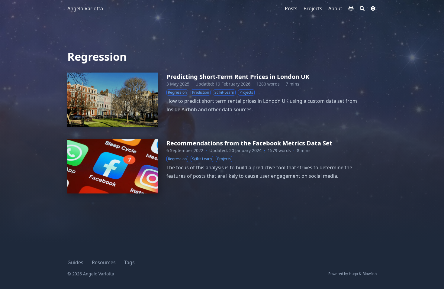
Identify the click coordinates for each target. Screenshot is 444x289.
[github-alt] (351, 8)
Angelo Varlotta (85, 8)
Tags (129, 262)
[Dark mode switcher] (373, 8)
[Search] (362, 8)
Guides (75, 262)
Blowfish (369, 273)
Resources (104, 262)
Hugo (353, 273)
